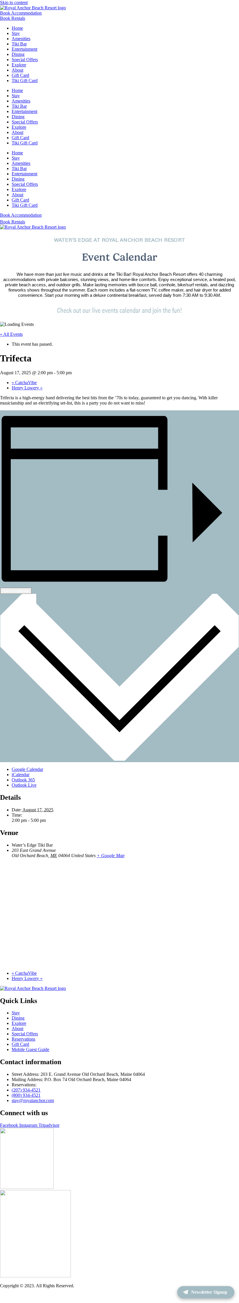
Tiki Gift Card (25, 80)
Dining (18, 54)
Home (17, 28)
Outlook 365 (23, 779)
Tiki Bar (19, 43)
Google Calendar (27, 769)
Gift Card (20, 75)
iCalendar (20, 774)
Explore (19, 64)
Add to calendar (16, 591)
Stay (16, 33)
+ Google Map (110, 855)
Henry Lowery (27, 387)
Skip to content (14, 2)
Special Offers (25, 59)
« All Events (11, 334)
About (17, 70)
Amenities (21, 38)
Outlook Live (24, 785)
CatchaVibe (24, 382)
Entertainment (24, 49)
